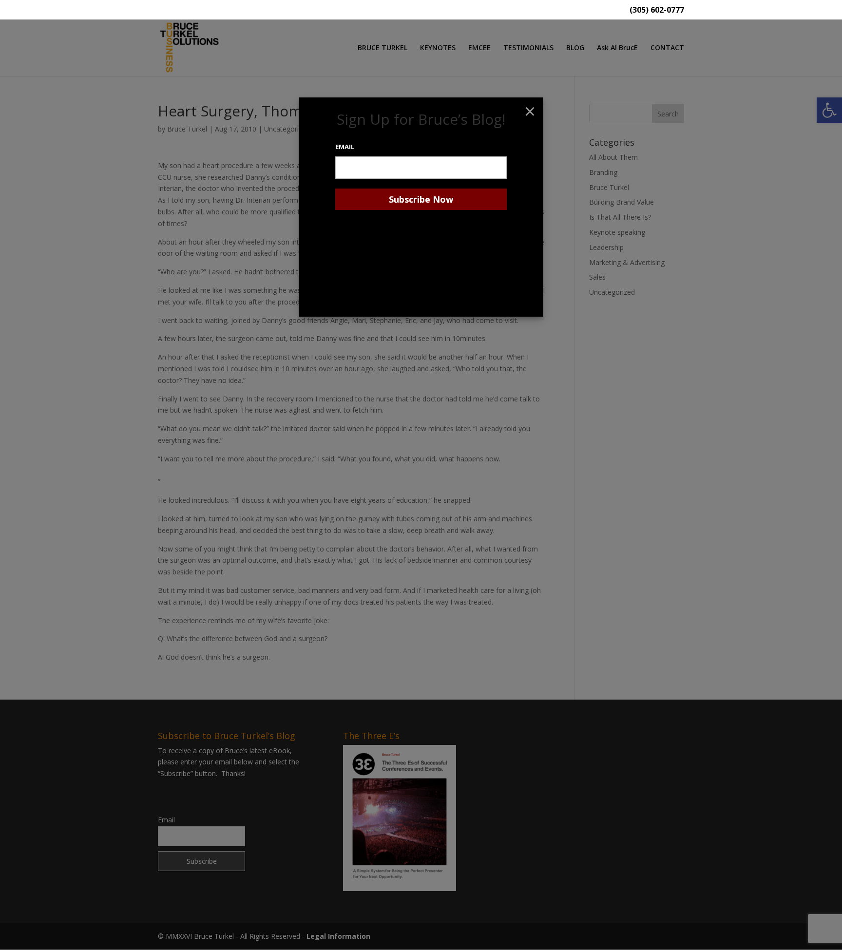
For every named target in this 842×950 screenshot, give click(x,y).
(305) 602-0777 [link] (657, 10)
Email (344, 146)
